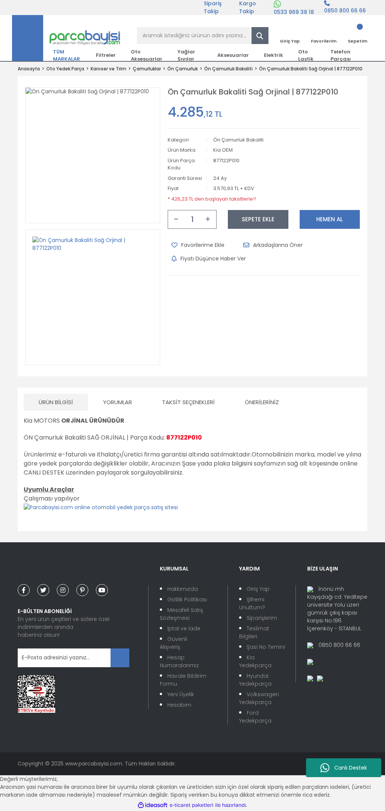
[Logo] (66, 37)
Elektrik (273, 55)
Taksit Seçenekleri (188, 402)
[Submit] (120, 657)
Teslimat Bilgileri (254, 632)
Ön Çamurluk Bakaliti (238, 139)
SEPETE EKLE (258, 219)
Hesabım (179, 705)
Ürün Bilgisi (56, 402)
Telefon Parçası (340, 55)
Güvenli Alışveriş (173, 643)
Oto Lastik (306, 55)
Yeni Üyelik (180, 694)
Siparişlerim (262, 618)
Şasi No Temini (266, 647)
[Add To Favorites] (198, 245)
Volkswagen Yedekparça (259, 698)
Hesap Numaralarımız (179, 661)
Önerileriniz (262, 402)
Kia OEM (223, 150)
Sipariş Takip (212, 7)
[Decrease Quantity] (176, 219)
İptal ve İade (183, 628)
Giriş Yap (258, 589)
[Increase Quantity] (208, 219)
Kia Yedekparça (255, 661)
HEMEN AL (329, 219)
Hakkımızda (182, 589)
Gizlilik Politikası (187, 599)
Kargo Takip (247, 7)
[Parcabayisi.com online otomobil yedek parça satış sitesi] (101, 507)
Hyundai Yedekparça (255, 680)
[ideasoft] (153, 805)
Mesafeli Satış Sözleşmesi (181, 614)
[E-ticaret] (192, 805)
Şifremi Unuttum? (252, 603)
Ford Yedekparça (255, 716)
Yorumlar (117, 402)
